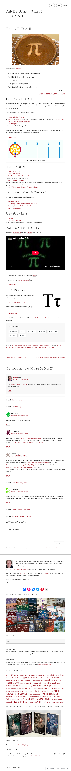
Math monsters (14, 691)
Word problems (50, 702)
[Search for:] (35, 641)
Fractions (23, 683)
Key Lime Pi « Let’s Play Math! (21, 510)
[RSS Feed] (46, 589)
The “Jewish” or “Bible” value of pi (19, 176)
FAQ (17, 683)
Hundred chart (60, 686)
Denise (15, 378)
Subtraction (9, 702)
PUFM (27, 699)
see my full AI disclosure (44, 664)
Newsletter (9, 696)
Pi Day (35, 347)
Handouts (45, 683)
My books (45, 693)
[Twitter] (37, 589)
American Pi (12, 284)
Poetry (39, 347)
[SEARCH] (52, 5)
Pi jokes (10, 218)
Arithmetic (56, 675)
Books (30, 677)
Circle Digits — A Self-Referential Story (20, 206)
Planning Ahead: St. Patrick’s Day (16, 357)
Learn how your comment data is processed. (43, 548)
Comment (59, 543)
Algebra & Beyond (21, 345)
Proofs (22, 699)
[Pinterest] (42, 589)
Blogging (23, 677)
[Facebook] (24, 589)
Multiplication (34, 694)
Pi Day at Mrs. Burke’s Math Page (19, 121)
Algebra (39, 675)
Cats (39, 678)
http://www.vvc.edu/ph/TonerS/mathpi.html (19, 467)
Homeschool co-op (26, 686)
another (10, 119)
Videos (44, 347)
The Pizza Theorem (14, 220)
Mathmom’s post (40, 318)
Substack (46, 573)
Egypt (30, 680)
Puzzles (33, 698)
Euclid (14, 683)
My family (54, 694)
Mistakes (51, 691)
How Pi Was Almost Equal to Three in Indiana (23, 187)
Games (30, 682)
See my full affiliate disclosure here (40, 756)
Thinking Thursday (32, 702)
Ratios (51, 699)
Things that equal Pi (14, 174)
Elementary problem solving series (41, 680)
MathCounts (30, 347)
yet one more (60, 119)
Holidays (14, 347)
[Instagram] (29, 589)
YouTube (29, 233)
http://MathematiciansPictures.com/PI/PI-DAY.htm (27, 442)
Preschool (41, 696)
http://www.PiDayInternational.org (30, 438)
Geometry (8, 347)
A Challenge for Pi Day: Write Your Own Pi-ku (22, 204)
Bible (12, 678)
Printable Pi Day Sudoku (16, 117)
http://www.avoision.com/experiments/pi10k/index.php (23, 465)
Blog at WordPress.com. (13, 768)
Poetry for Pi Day (13, 201)
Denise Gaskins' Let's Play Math (24, 13)
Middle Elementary (45, 345)
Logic (35, 688)
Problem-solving (12, 699)
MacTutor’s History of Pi (16, 180)
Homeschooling (41, 685)
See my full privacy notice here (26, 745)
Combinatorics (9, 680)
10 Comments (51, 347)
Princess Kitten (50, 696)
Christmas (55, 678)
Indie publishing (16, 688)
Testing (25, 702)
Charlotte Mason (45, 678)
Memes (21, 691)
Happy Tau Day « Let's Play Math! (22, 516)
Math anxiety (40, 688)
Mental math (28, 691)
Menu (65, 5)
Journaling (29, 688)
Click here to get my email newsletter (17, 569)
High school (54, 682)
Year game (60, 702)
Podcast (22, 696)
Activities (13, 345)
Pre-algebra (33, 696)
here (34, 275)
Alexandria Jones (28, 675)
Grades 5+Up (31, 345)
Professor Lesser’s (23, 280)
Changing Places (17, 400)
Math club (23, 347)
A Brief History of (13, 171)
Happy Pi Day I (12, 137)
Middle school (41, 690)
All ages (46, 675)
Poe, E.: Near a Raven (14, 208)
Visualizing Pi (12, 124)
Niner (13, 696)
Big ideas (17, 678)
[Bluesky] (33, 589)
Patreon (22, 573)
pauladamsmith (18, 68)
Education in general (23, 680)
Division (15, 680)
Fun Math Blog (16, 407)
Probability (59, 696)
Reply (10, 391)
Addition (18, 675)
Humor (19, 347)
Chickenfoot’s (17, 233)
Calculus (35, 678)
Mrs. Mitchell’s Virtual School (52, 93)
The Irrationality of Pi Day (16, 302)
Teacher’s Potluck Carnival (19, 384)
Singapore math (58, 699)
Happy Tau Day (12, 313)
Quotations (43, 698)
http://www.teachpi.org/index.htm (38, 463)
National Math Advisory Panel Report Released (50, 357)
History (37, 345)
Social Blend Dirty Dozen (19, 483)
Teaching (19, 701)
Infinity (22, 688)
